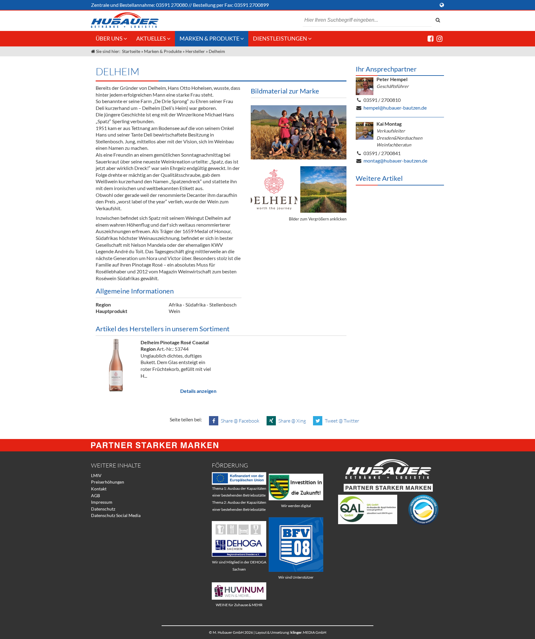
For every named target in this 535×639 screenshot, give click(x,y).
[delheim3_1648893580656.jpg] (323, 189)
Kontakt (99, 488)
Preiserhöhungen (107, 482)
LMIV (96, 475)
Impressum (101, 502)
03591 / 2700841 (382, 153)
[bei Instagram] (439, 38)
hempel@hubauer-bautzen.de (395, 108)
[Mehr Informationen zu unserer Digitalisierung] (296, 498)
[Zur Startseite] (125, 20)
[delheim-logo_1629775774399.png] (274, 189)
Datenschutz (103, 508)
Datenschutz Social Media (116, 515)
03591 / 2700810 (382, 100)
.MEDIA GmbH (308, 632)
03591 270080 (172, 5)
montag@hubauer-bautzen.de (395, 160)
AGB (95, 495)
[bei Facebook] (430, 38)
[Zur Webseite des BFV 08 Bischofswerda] (296, 570)
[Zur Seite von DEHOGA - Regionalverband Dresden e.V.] (239, 555)
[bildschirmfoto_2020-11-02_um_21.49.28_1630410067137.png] (298, 132)
